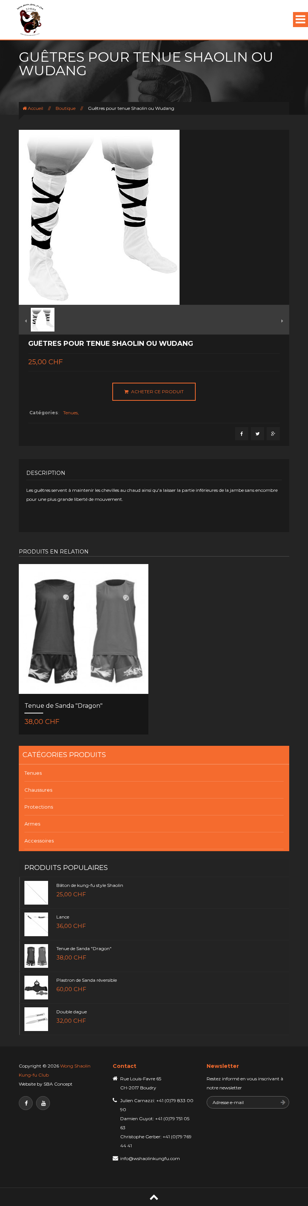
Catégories (43, 412)
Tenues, (71, 412)
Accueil (35, 108)
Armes (32, 824)
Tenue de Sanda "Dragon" (63, 705)
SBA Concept (58, 1084)
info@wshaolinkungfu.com (150, 1158)
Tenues (33, 773)
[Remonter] (154, 1196)
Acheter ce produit (157, 391)
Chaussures (38, 790)
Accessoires (39, 841)
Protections (38, 807)
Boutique (65, 108)
